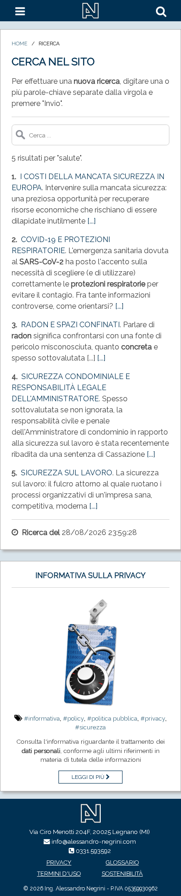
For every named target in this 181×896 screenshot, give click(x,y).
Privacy (58, 862)
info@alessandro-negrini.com (94, 841)
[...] (91, 221)
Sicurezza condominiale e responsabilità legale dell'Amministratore (71, 387)
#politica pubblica (112, 718)
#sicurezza (90, 727)
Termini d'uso (59, 873)
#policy (73, 718)
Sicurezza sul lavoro (66, 472)
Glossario (122, 862)
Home (19, 43)
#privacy (153, 718)
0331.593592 (93, 850)
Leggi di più (88, 777)
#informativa (42, 718)
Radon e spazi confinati (70, 324)
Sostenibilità (122, 873)
